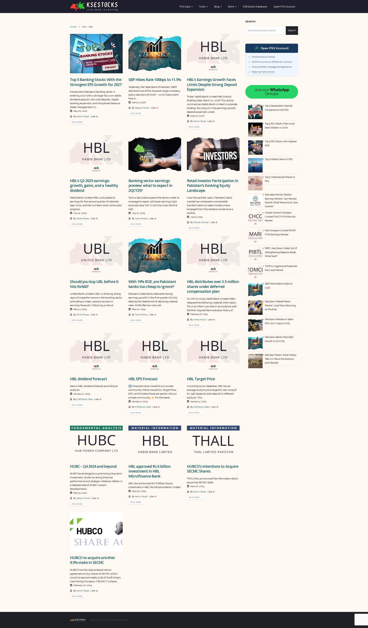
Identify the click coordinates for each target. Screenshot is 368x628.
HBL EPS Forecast (143, 378)
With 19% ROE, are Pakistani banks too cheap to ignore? (152, 284)
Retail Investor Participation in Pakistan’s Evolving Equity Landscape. (212, 185)
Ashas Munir (199, 319)
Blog (216, 6)
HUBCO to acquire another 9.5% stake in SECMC (92, 560)
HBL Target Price (201, 378)
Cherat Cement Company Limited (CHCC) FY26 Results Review (280, 216)
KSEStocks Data (84, 399)
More (231, 6)
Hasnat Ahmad (201, 222)
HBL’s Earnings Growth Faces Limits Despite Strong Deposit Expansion (212, 84)
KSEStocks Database (255, 6)
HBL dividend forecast (88, 378)
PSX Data (185, 6)
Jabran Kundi (83, 498)
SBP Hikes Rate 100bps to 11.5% (154, 79)
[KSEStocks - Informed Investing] (94, 6)
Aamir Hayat (82, 116)
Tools (202, 6)
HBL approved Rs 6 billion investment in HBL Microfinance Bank (149, 471)
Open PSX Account (284, 6)
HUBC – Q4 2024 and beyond (93, 466)
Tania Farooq (82, 218)
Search (250, 21)
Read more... (78, 122)
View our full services (263, 71)
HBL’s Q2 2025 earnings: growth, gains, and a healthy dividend (94, 185)
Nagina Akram (142, 107)
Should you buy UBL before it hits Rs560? (94, 284)
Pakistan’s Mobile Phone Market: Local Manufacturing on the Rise (280, 305)
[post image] (96, 53)
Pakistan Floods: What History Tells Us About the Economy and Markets (281, 359)
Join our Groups (272, 91)
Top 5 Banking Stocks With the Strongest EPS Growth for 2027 (96, 82)
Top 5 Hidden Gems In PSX (279, 159)
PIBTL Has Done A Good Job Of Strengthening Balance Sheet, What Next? (281, 252)
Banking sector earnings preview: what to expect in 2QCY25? (150, 185)
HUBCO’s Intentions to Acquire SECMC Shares (212, 469)
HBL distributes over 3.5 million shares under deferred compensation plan (213, 286)
